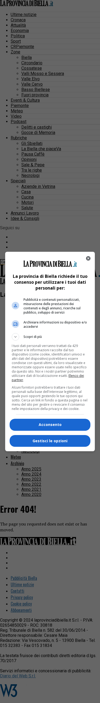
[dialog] (50, 351)
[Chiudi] (88, 258)
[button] (50, 337)
